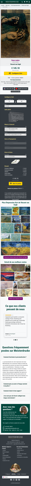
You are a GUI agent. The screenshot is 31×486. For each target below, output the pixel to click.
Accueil (2, 5)
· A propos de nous (6, 460)
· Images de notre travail (21, 453)
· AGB (3, 453)
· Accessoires (19, 455)
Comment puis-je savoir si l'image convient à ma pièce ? (15, 385)
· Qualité (18, 452)
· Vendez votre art (20, 450)
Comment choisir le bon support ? (13, 391)
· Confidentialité (5, 455)
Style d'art (8, 5)
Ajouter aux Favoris (22, 88)
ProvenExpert (10, 333)
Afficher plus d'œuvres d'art (15, 298)
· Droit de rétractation (6, 457)
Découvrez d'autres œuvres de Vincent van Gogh (15, 257)
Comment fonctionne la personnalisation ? (15, 357)
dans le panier (16, 183)
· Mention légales (5, 452)
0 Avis (18, 91)
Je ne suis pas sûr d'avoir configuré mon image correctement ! (14, 397)
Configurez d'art (16, 73)
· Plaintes (4, 459)
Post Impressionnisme (15, 5)
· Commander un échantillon (22, 457)
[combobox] (15, 106)
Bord (5, 104)
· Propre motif (19, 448)
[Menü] (1, 1)
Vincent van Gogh (25, 5)
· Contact (4, 450)
